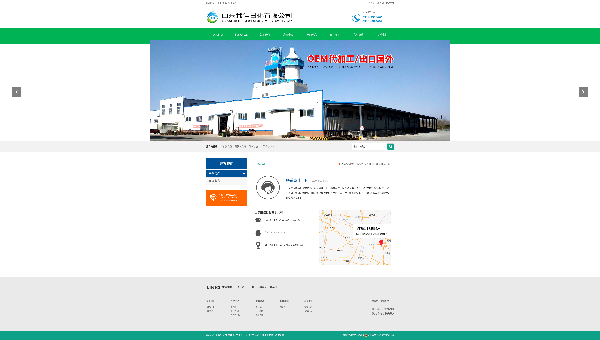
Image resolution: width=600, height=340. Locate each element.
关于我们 (265, 34)
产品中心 (288, 34)
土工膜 (251, 287)
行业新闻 (259, 311)
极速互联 (279, 335)
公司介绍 (210, 307)
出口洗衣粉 (226, 146)
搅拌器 (273, 287)
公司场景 (210, 311)
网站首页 (218, 34)
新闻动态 (312, 34)
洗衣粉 (241, 287)
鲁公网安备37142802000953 (381, 335)
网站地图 (390, 3)
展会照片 (284, 307)
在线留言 (372, 3)
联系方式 (308, 307)
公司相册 (335, 34)
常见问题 (259, 315)
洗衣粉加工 (241, 34)
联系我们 (381, 3)
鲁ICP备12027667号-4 (353, 335)
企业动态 (259, 307)
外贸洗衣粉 (240, 146)
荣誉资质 (359, 34)
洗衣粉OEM (269, 146)
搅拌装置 (262, 287)
